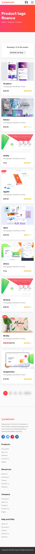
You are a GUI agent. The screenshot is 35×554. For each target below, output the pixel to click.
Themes (4, 480)
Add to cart (18, 85)
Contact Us (5, 459)
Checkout (4, 455)
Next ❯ (27, 393)
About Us (4, 452)
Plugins (3, 462)
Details (19, 79)
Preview (19, 72)
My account (5, 449)
